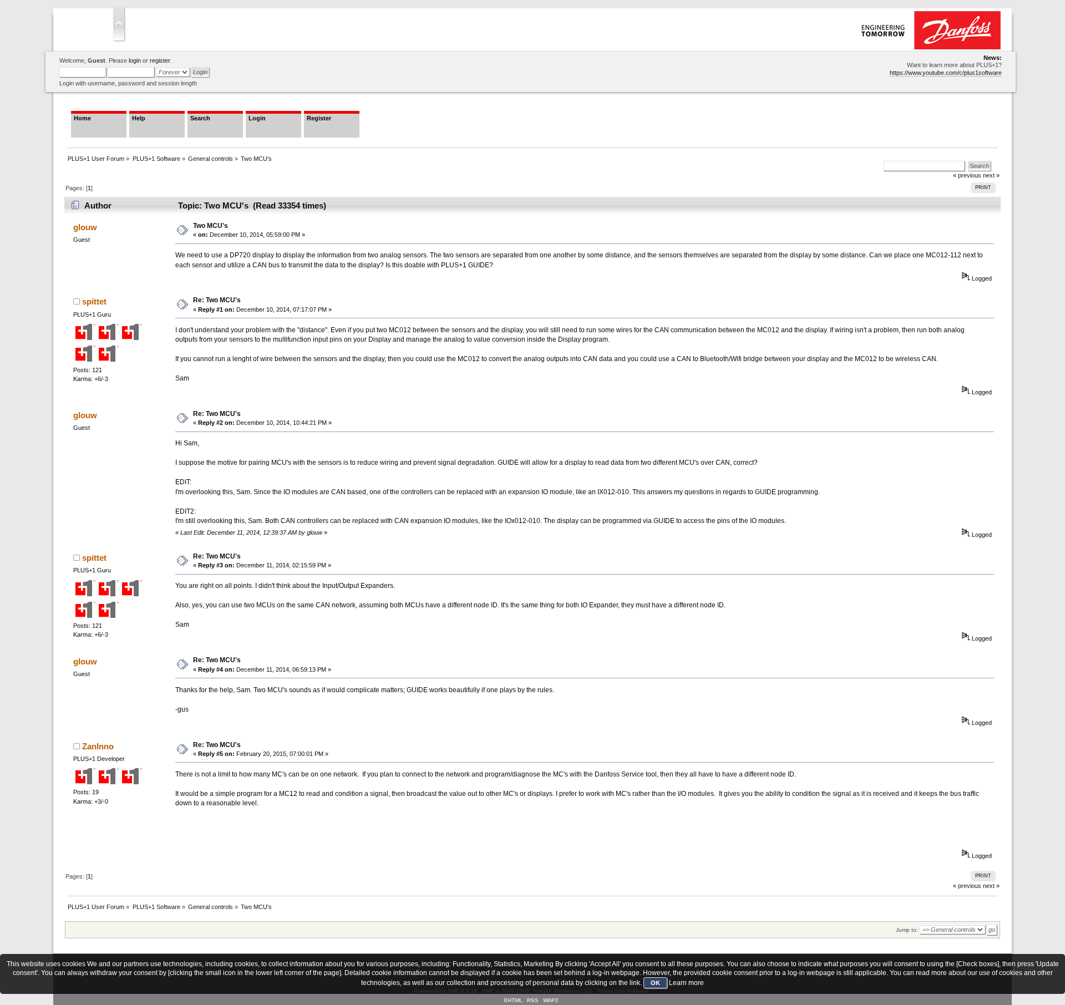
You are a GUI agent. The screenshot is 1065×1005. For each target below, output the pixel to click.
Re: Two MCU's (217, 300)
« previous (967, 885)
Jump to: (907, 930)
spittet (94, 301)
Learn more (686, 983)
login (135, 60)
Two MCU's (210, 226)
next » (991, 175)
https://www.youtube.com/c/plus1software (946, 72)
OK (655, 982)
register (160, 60)
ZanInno (98, 746)
